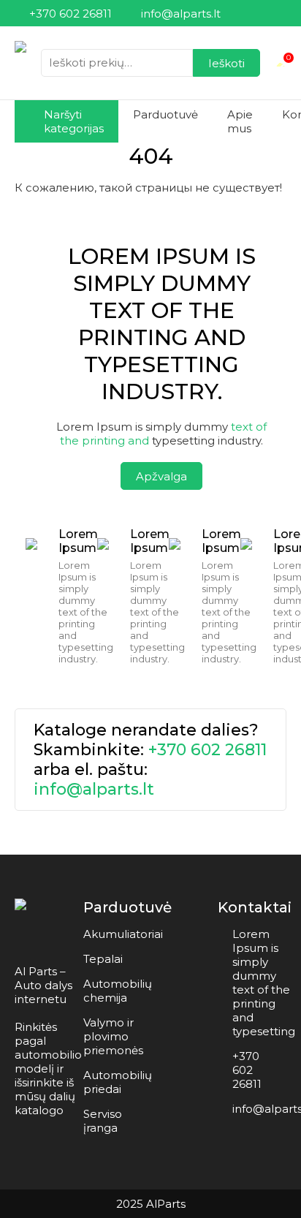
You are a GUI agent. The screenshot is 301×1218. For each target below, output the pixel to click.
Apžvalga (161, 476)
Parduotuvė (165, 114)
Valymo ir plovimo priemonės (113, 1036)
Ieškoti (226, 63)
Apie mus (240, 121)
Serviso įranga (102, 1121)
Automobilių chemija (117, 991)
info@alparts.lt (94, 789)
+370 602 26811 (207, 750)
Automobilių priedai (117, 1082)
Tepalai (103, 959)
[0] (280, 63)
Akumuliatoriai (123, 934)
